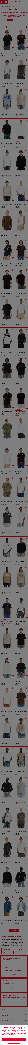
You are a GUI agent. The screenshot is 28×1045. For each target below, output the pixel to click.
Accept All (14, 1039)
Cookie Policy (13, 1034)
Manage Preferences (16, 1033)
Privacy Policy (5, 1034)
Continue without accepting (14, 1042)
